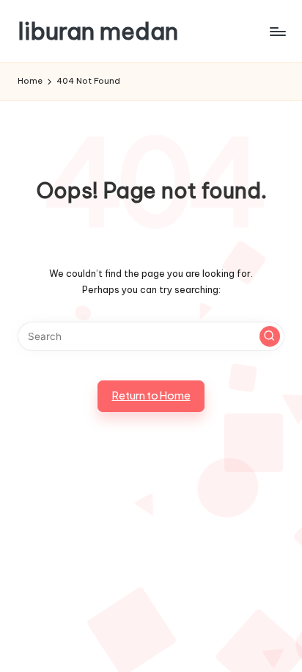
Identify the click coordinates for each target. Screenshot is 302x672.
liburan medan (98, 31)
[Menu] (277, 31)
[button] (269, 336)
